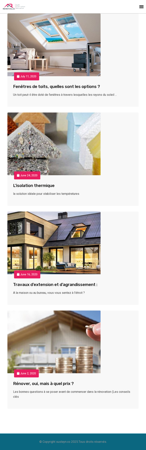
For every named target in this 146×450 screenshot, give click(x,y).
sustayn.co (63, 442)
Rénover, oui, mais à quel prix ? (43, 383)
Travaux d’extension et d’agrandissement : (55, 284)
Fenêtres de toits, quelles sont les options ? (56, 86)
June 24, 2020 (28, 175)
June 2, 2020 (27, 373)
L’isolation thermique (34, 185)
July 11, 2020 (27, 76)
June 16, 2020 (28, 274)
